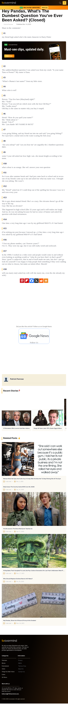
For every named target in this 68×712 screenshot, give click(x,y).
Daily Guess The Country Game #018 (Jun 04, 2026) (19, 493)
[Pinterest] (22, 287)
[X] (36, 287)
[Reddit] (41, 287)
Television (4, 669)
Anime (3, 677)
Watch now (44, 7)
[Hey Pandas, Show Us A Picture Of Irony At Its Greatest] (34, 608)
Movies (4, 671)
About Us (20, 677)
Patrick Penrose (8, 24)
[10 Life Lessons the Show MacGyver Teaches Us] (34, 516)
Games (4, 683)
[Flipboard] (27, 287)
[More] (46, 287)
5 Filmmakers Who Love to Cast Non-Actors (16, 435)
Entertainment (6, 674)
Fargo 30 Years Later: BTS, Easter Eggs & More (48, 435)
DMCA (20, 671)
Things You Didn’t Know (8, 680)
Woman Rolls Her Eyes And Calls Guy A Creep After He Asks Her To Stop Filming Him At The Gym (32, 485)
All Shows (4, 686)
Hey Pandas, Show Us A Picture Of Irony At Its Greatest (19, 627)
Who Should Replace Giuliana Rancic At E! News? (18, 585)
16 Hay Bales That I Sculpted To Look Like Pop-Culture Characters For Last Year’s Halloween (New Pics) (34, 577)
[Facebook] (31, 287)
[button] (64, 3)
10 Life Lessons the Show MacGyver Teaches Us (17, 535)
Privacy (20, 669)
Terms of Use (22, 674)
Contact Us (21, 680)
